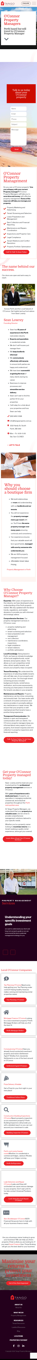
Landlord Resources (18, 1327)
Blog (18, 1331)
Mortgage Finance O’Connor (15, 1018)
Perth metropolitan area (17, 804)
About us (18, 1308)
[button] (5, 952)
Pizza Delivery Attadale (12, 1084)
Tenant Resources (18, 1323)
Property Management (18, 1316)
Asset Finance (14, 1244)
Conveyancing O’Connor (13, 1049)
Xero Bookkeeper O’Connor (14, 1219)
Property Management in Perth (19, 569)
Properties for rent (18, 1340)
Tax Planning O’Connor (13, 985)
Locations (18, 1336)
